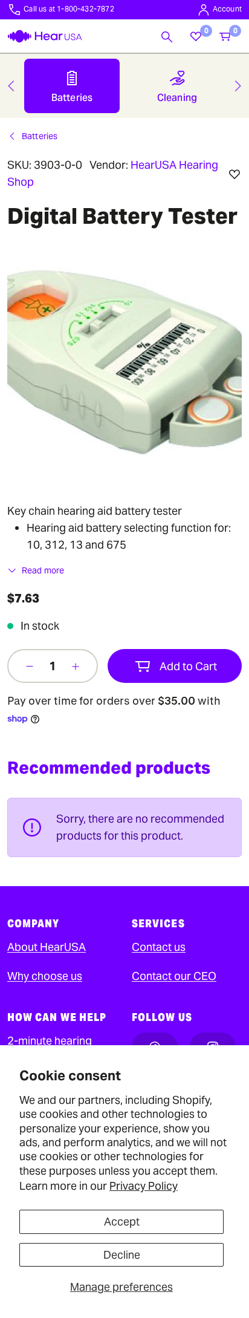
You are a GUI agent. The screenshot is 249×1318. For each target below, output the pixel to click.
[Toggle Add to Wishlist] (234, 174)
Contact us (159, 947)
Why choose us (44, 976)
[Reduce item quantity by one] (30, 666)
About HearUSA (46, 947)
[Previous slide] (11, 86)
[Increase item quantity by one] (75, 666)
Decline (121, 1255)
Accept (122, 1221)
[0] (196, 36)
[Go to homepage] (44, 36)
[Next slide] (238, 86)
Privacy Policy (143, 1186)
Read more (43, 570)
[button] (167, 36)
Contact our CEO (174, 976)
